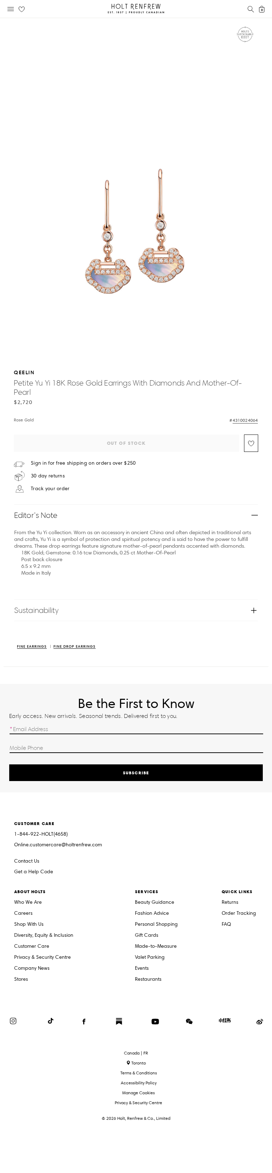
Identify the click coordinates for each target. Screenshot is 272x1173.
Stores (21, 979)
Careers (23, 913)
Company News (32, 968)
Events (142, 968)
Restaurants (148, 979)
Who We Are (28, 902)
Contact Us (26, 861)
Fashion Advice (152, 913)
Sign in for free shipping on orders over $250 (83, 463)
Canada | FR (136, 1053)
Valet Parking (150, 957)
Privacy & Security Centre (42, 957)
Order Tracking (239, 913)
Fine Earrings (32, 647)
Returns (230, 902)
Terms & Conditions (138, 1072)
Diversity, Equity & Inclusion (43, 935)
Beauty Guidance (154, 902)
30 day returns (48, 476)
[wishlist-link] (21, 9)
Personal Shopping (156, 924)
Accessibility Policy (139, 1082)
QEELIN (24, 372)
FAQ (226, 924)
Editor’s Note (36, 515)
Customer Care (31, 946)
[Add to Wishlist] (251, 443)
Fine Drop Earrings (74, 647)
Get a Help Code (33, 872)
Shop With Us (29, 924)
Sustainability (36, 610)
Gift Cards (146, 935)
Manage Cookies (138, 1092)
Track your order (50, 489)
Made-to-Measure (156, 946)
